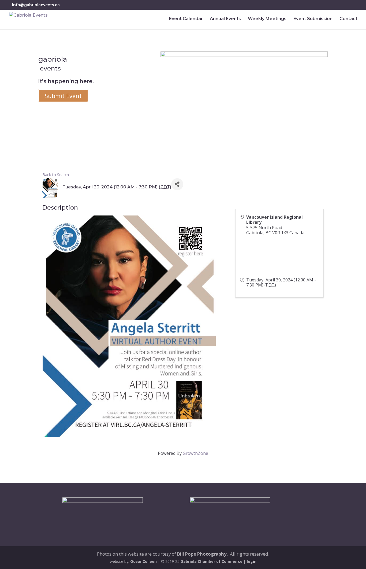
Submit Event (63, 96)
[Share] (177, 184)
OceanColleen (143, 561)
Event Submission (313, 19)
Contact (348, 19)
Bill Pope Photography (202, 554)
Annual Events (225, 19)
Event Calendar (186, 19)
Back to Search (55, 174)
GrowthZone (195, 453)
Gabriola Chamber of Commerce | (214, 561)
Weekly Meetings (267, 19)
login (251, 561)
